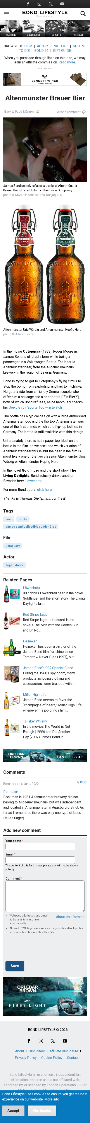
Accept (13, 1111)
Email (9, 854)
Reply (83, 782)
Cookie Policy (51, 1058)
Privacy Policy (26, 1058)
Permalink (11, 792)
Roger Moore (14, 565)
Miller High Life (35, 695)
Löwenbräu (33, 481)
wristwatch (53, 407)
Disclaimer (37, 1051)
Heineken (30, 641)
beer (8, 519)
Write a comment (69, 112)
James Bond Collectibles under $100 (30, 526)
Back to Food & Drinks (19, 111)
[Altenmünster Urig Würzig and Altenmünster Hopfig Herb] (45, 325)
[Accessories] (33, 36)
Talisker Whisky (35, 721)
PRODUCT (60, 46)
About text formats (70, 917)
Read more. (67, 62)
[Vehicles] (79, 36)
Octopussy (12, 546)
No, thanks (42, 1111)
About (19, 1051)
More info (51, 1099)
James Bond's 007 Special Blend (48, 668)
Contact (73, 1058)
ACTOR (42, 46)
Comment (12, 878)
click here (44, 490)
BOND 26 (41, 51)
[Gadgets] (56, 36)
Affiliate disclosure (64, 1051)
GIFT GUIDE (62, 51)
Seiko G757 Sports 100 (26, 407)
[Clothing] (11, 36)
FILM (28, 46)
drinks (23, 519)
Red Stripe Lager (36, 614)
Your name (13, 841)
